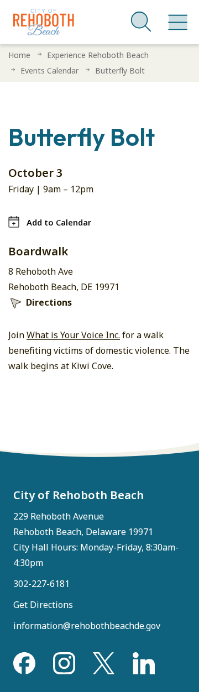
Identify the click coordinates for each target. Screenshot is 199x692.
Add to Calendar (59, 222)
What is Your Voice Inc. (73, 335)
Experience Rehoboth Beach (98, 55)
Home (19, 55)
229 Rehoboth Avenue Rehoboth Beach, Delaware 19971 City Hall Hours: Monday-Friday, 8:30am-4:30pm (96, 539)
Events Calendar (49, 70)
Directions (49, 302)
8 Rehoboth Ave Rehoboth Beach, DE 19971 (63, 279)
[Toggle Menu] (175, 16)
